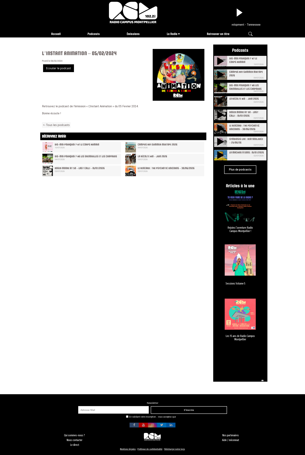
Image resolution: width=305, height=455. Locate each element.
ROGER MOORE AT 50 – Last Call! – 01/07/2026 (80, 168)
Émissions (133, 34)
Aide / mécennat (230, 440)
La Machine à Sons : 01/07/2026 (246, 152)
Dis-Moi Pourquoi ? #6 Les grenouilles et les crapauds (86, 156)
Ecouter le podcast (58, 68)
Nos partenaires (230, 435)
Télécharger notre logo (174, 449)
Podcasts (94, 34)
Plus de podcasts (240, 169)
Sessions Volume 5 (235, 283)
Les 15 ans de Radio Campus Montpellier (240, 337)
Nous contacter (74, 440)
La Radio (172, 34)
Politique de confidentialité (149, 449)
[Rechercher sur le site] (250, 33)
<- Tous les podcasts (56, 125)
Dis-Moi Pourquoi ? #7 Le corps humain (77, 144)
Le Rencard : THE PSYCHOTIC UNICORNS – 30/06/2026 (166, 168)
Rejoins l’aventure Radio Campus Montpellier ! (240, 229)
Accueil (56, 34)
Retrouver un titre (218, 34)
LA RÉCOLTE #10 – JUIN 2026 (152, 156)
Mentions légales (128, 449)
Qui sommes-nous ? (74, 435)
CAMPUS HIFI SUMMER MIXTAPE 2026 (157, 144)
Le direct (74, 445)
